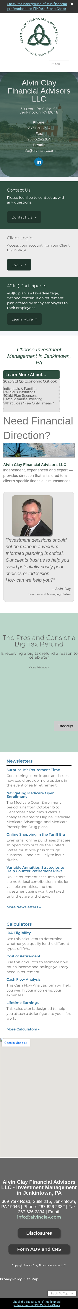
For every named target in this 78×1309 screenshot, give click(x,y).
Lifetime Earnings (22, 1003)
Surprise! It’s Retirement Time (33, 770)
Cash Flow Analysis (23, 979)
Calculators (19, 924)
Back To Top (60, 1293)
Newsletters (19, 761)
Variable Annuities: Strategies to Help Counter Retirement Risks (35, 869)
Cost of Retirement (23, 956)
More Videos (39, 667)
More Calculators (23, 1029)
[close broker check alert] (72, 4)
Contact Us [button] (21, 217)
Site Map (31, 1279)
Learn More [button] (22, 319)
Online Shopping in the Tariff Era (35, 834)
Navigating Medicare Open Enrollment (30, 795)
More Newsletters (23, 907)
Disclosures (39, 1233)
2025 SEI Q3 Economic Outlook (30, 381)
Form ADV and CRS (39, 1249)
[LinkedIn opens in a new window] (38, 162)
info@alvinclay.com (39, 151)
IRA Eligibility (18, 933)
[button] (59, 64)
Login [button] (16, 265)
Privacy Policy (11, 1279)
